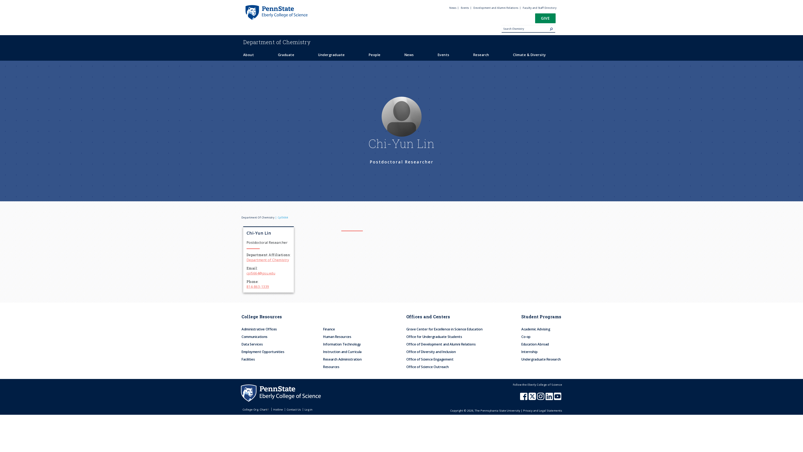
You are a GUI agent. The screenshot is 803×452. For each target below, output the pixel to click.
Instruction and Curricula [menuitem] (342, 351)
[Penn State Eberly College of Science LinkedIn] (550, 398)
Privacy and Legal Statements (542, 410)
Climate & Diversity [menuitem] (529, 55)
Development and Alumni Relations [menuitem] (495, 8)
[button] (545, 19)
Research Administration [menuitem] (342, 359)
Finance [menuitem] (329, 329)
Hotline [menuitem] (278, 409)
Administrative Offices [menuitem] (259, 329)
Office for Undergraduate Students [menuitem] (434, 336)
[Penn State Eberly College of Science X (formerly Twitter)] (533, 398)
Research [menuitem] (481, 55)
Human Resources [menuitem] (337, 336)
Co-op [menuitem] (526, 336)
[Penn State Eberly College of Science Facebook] (524, 398)
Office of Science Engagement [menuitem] (430, 359)
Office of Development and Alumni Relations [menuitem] (441, 344)
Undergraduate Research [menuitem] (541, 359)
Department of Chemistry (258, 217)
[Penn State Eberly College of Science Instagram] (541, 398)
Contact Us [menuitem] (294, 409)
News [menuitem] (452, 8)
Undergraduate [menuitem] (331, 55)
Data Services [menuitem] (252, 344)
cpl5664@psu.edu (261, 273)
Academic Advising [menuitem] (535, 329)
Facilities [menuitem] (248, 359)
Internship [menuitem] (529, 351)
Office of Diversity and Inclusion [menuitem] (431, 351)
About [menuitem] (248, 55)
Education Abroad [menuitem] (535, 344)
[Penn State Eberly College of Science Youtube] (558, 398)
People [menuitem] (375, 55)
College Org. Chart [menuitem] (255, 409)
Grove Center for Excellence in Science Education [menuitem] (444, 329)
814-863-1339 (258, 286)
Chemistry (277, 42)
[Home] (276, 7)
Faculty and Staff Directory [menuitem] (539, 8)
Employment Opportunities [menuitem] (263, 351)
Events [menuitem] (465, 8)
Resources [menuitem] (331, 367)
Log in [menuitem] (309, 409)
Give (545, 18)
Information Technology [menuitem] (342, 344)
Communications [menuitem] (254, 336)
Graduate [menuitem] (286, 55)
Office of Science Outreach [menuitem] (427, 367)
